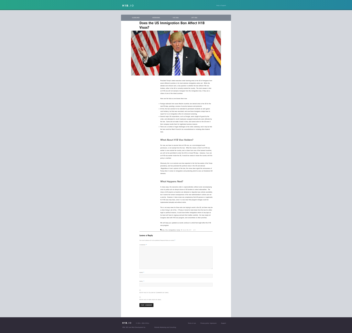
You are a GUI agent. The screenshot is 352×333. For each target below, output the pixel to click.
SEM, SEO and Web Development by (133, 327)
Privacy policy (204, 323)
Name (141, 272)
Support (223, 323)
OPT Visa (194, 17)
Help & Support (221, 5)
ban (163, 230)
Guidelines (136, 17)
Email (141, 281)
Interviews (156, 17)
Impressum (213, 323)
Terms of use (192, 323)
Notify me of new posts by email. (150, 299)
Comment (143, 245)
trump (178, 230)
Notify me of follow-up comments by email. (154, 292)
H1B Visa (176, 17)
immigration (172, 230)
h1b (166, 230)
